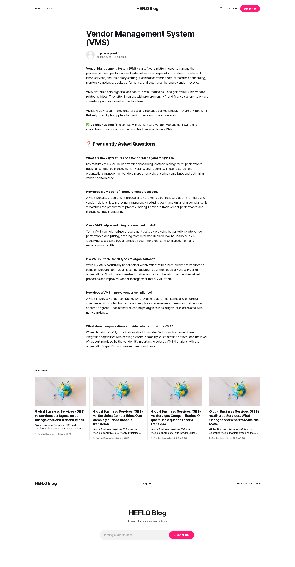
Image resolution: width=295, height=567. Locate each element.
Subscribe (250, 8)
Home (38, 8)
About (50, 8)
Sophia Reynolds (107, 53)
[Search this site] (221, 8)
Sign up (147, 483)
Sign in (232, 8)
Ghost (256, 483)
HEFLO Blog (147, 8)
